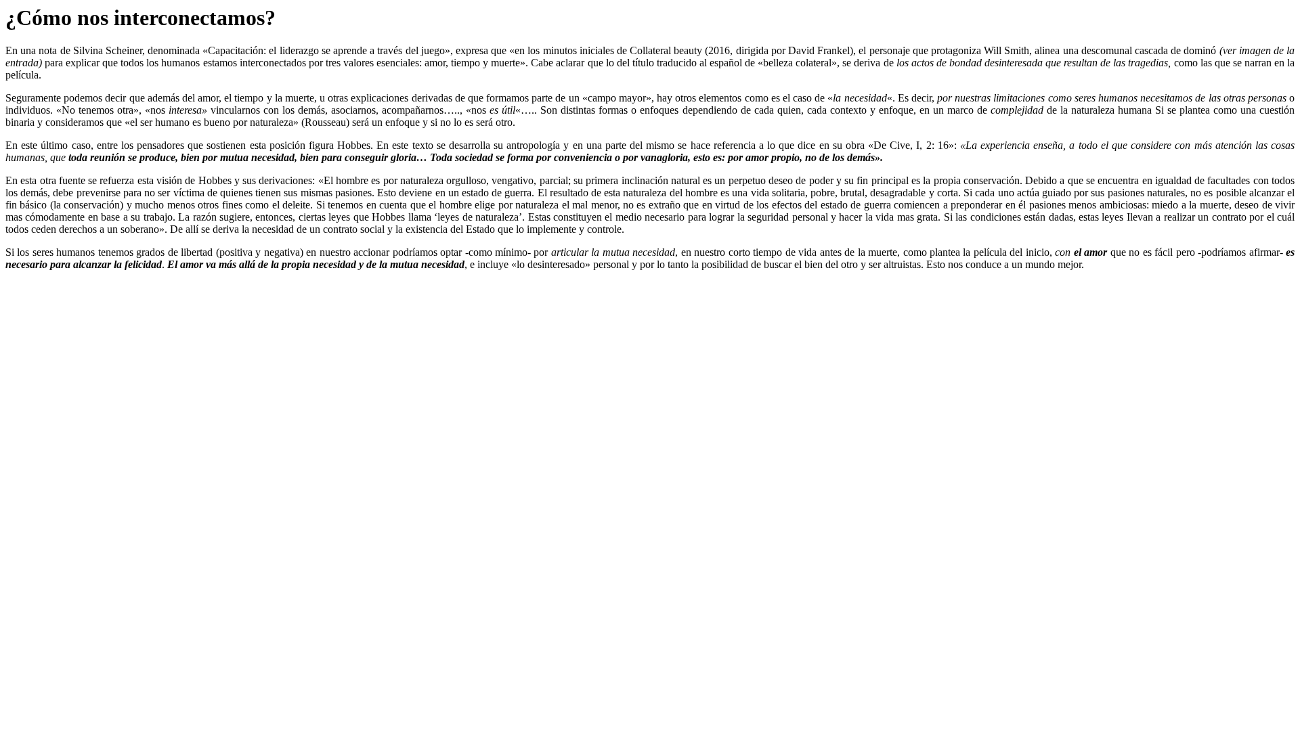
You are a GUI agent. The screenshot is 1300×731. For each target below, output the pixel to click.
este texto (412, 145)
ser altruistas (895, 264)
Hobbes (353, 145)
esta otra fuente (52, 180)
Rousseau (325, 122)
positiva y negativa (259, 252)
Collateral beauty (666, 50)
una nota (38, 50)
